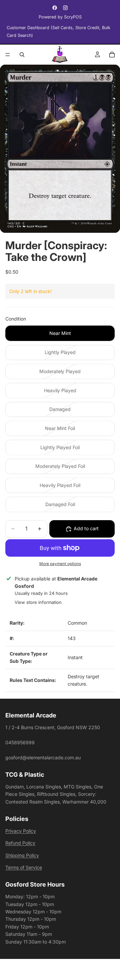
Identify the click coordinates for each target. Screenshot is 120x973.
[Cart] (112, 54)
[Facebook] (54, 7)
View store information (38, 602)
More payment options (60, 563)
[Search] (22, 54)
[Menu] (7, 54)
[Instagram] (65, 7)
